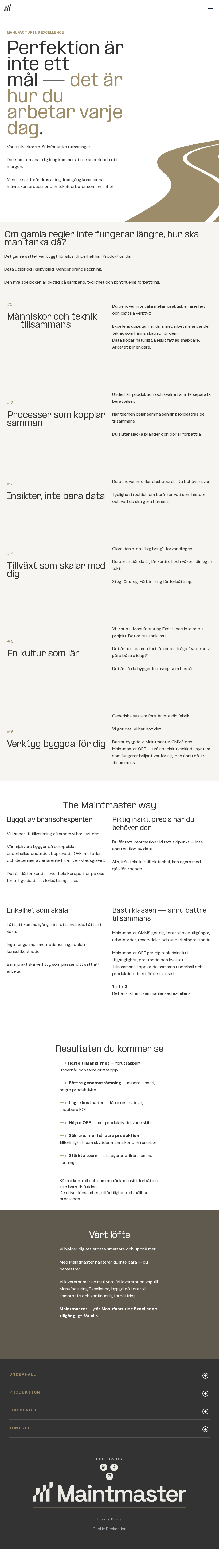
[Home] (109, 1495)
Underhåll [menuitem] (22, 1375)
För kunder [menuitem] (23, 1411)
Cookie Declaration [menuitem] (109, 1528)
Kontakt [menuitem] (19, 1428)
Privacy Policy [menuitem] (109, 1519)
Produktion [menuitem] (24, 1393)
